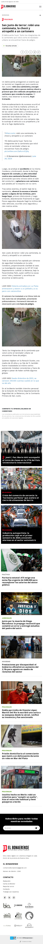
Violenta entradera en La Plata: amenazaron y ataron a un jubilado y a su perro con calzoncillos (20, 288)
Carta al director (9, 884)
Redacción (6, 881)
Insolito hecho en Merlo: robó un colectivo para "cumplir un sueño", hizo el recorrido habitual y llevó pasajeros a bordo (20, 798)
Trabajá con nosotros (11, 892)
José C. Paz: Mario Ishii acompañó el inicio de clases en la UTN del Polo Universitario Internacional (21, 460)
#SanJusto (10, 133)
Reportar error (8, 886)
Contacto (6, 889)
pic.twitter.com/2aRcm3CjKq (16, 151)
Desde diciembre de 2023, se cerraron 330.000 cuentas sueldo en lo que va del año (20, 380)
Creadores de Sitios (27, 941)
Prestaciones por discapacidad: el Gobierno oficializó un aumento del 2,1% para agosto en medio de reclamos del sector (20, 668)
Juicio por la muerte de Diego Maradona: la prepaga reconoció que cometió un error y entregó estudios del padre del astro (21, 625)
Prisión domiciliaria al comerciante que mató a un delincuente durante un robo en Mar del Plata (20, 756)
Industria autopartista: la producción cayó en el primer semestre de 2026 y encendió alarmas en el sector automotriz (19, 536)
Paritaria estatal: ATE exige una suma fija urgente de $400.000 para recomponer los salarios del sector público (20, 581)
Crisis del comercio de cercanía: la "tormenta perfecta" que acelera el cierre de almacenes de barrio (20, 498)
